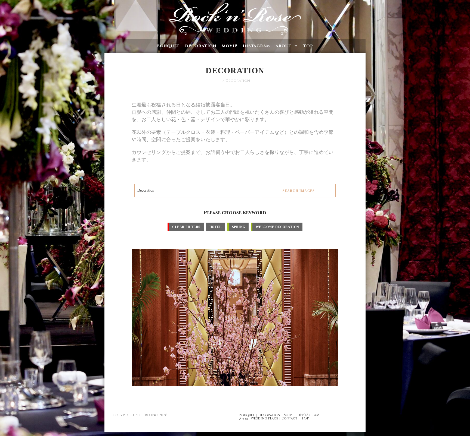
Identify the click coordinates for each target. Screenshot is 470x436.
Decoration (269, 415)
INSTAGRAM (309, 415)
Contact (289, 418)
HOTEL (215, 227)
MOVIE (289, 415)
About (244, 419)
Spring (238, 227)
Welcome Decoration (277, 227)
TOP (305, 418)
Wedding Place (264, 418)
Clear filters (186, 227)
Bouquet (247, 415)
